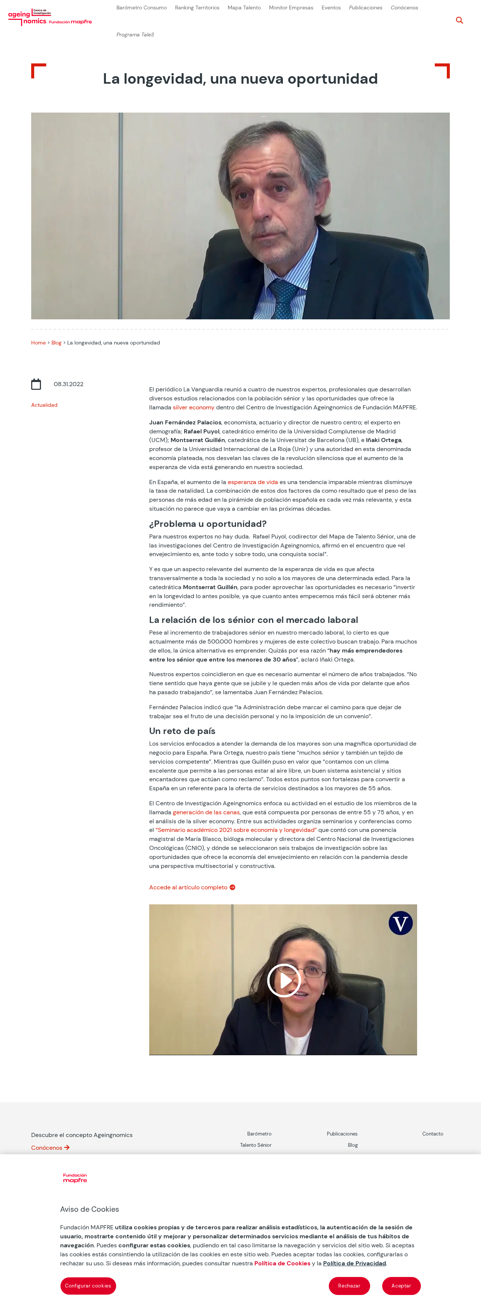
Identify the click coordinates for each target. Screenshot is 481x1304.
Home (38, 342)
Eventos (331, 8)
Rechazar (349, 1286)
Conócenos (404, 8)
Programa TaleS (135, 35)
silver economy (194, 407)
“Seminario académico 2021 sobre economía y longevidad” (236, 830)
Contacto (432, 1134)
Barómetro (259, 1134)
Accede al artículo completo (188, 887)
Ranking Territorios (197, 8)
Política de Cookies (282, 1263)
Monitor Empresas (291, 8)
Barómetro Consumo (141, 8)
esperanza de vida (253, 482)
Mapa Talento (244, 8)
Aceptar (401, 1286)
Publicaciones (366, 8)
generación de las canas (206, 812)
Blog (56, 342)
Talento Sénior (256, 1145)
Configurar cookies (88, 1286)
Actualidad (44, 405)
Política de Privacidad (354, 1263)
